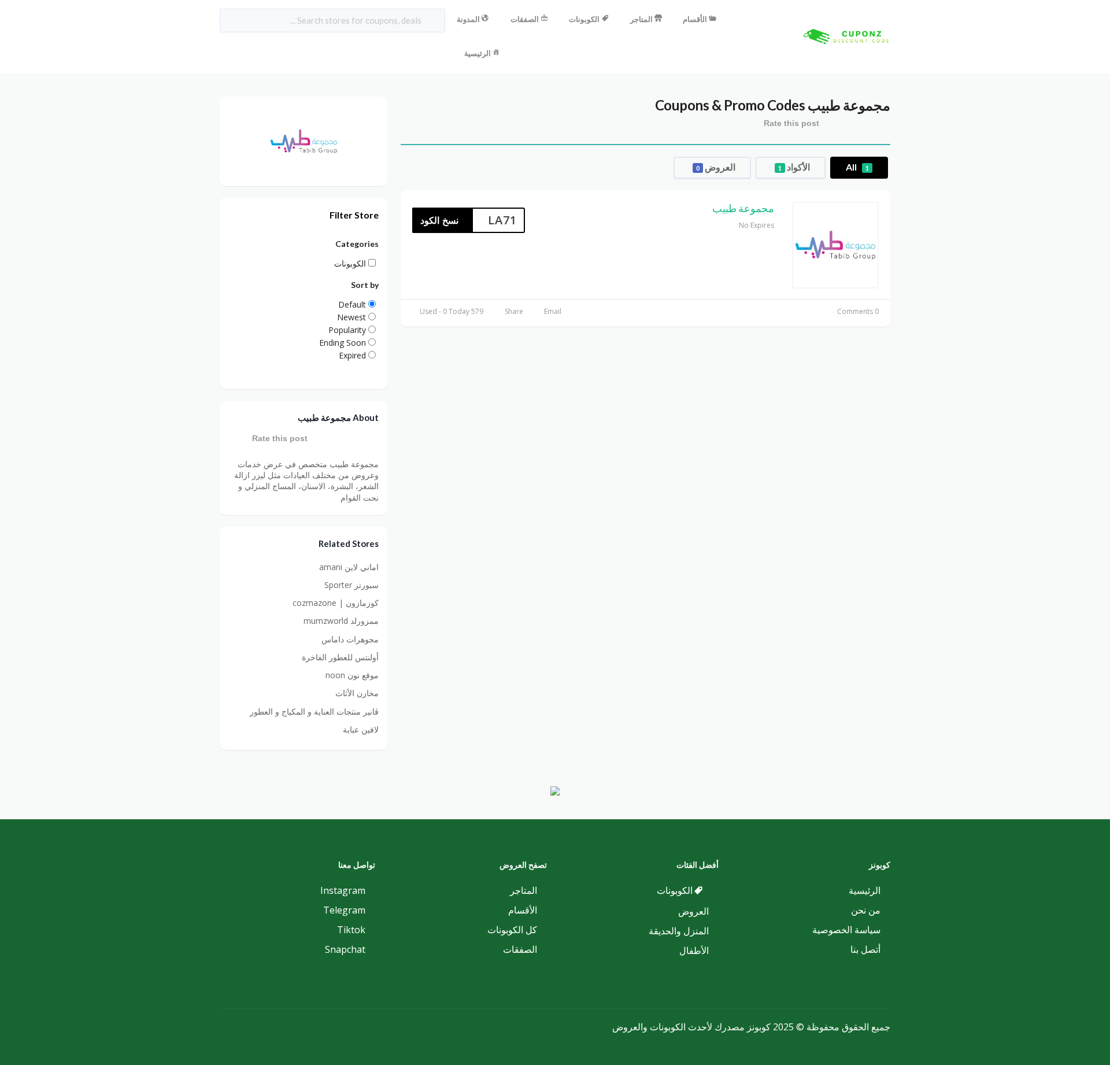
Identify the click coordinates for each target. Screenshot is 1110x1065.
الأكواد (794, 166)
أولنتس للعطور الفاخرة (340, 657)
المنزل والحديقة (679, 931)
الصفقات (524, 19)
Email (552, 311)
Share (514, 311)
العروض (715, 166)
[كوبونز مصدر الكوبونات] (844, 35)
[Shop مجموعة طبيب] (304, 140)
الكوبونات (584, 19)
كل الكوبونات (512, 929)
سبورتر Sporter (351, 584)
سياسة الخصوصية (846, 929)
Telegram (344, 910)
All (857, 166)
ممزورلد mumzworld (341, 620)
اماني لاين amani (349, 566)
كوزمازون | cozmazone (336, 602)
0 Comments (858, 311)
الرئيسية (477, 53)
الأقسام (695, 19)
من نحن (865, 910)
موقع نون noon (352, 675)
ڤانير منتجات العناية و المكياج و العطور (314, 711)
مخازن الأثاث (357, 692)
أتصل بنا (865, 949)
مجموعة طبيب (743, 208)
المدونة (468, 19)
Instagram (342, 890)
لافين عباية (361, 729)
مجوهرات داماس (350, 639)
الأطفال (694, 950)
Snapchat (345, 949)
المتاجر (641, 19)
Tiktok (351, 929)
